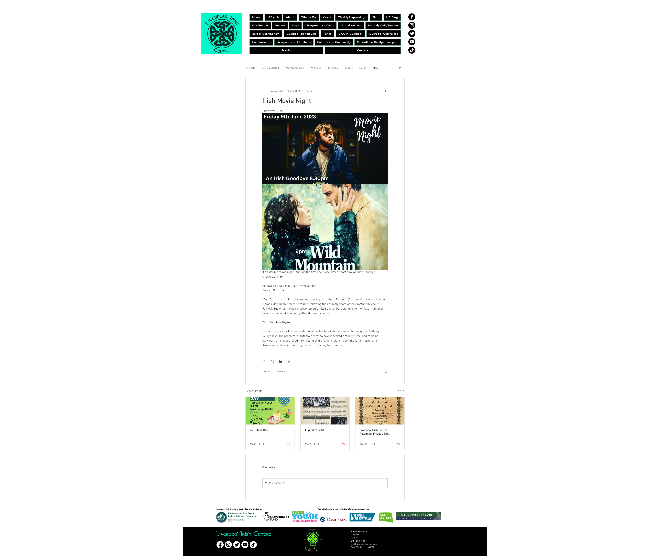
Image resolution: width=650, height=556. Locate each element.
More (375, 68)
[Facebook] (411, 16)
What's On (316, 68)
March (362, 68)
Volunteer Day (259, 430)
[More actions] (386, 91)
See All (401, 390)
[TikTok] (411, 50)
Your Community (295, 68)
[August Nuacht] (325, 410)
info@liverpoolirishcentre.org (364, 544)
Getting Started (270, 68)
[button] (400, 68)
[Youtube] (411, 41)
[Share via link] (288, 361)
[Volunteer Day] (270, 410)
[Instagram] (411, 25)
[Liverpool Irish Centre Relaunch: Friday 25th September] (379, 410)
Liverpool (333, 68)
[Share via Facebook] (264, 361)
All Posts (250, 68)
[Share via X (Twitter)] (272, 361)
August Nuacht (314, 430)
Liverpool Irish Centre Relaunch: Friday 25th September (374, 432)
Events (349, 68)
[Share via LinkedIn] (280, 361)
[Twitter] (411, 33)
